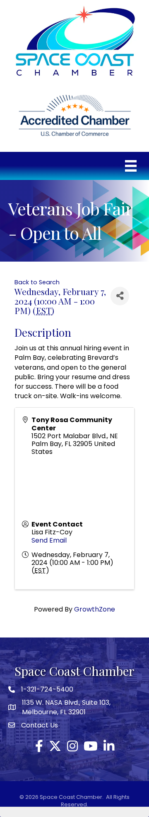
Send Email (49, 540)
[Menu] (131, 166)
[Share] (120, 296)
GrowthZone (94, 609)
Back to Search (37, 282)
